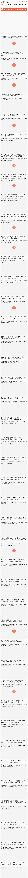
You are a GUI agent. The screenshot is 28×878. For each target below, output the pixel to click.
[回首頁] (4, 2)
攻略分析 (3, 5)
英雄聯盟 (8, 9)
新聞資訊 (15, 5)
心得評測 (9, 5)
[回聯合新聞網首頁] (1, 2)
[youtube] (22, 1)
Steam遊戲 (21, 9)
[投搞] (20, 1)
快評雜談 (21, 5)
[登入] (24, 1)
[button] (26, 1)
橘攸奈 (14, 9)
